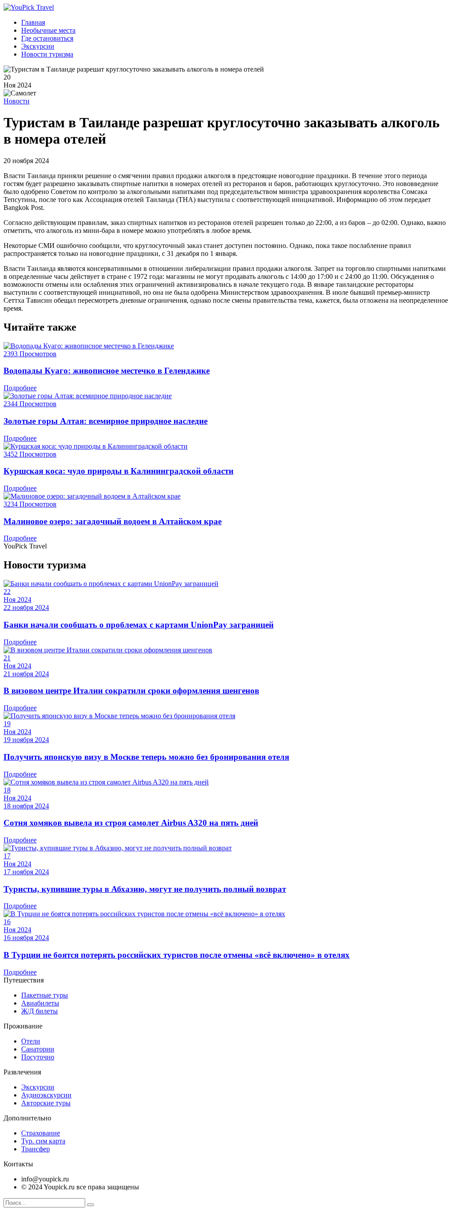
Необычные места (48, 30)
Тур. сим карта (43, 1141)
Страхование (40, 1133)
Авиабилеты (40, 1003)
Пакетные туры (44, 995)
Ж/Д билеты (39, 1011)
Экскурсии (37, 46)
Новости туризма (47, 54)
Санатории (37, 1049)
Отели (30, 1041)
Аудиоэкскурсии (46, 1095)
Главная (33, 22)
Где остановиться (47, 38)
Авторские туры (46, 1103)
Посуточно (37, 1057)
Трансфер (35, 1149)
